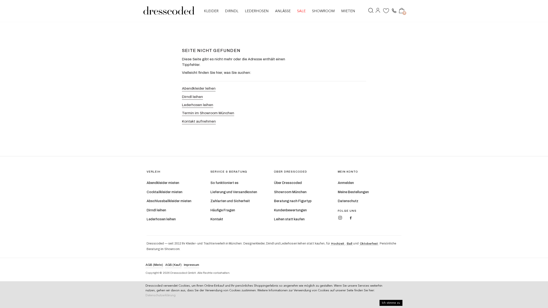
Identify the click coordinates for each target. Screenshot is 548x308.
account (378, 11)
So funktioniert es (224, 183)
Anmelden (346, 183)
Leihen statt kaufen (289, 219)
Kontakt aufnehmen (199, 121)
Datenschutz (348, 201)
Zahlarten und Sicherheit (230, 201)
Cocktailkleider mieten (164, 192)
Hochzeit (337, 243)
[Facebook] (350, 217)
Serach (371, 11)
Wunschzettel (386, 11)
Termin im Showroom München (208, 113)
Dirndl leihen (192, 97)
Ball (349, 243)
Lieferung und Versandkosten (233, 192)
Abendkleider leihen (199, 88)
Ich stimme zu (391, 302)
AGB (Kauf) (173, 265)
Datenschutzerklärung (161, 295)
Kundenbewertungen (290, 210)
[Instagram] (340, 217)
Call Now (394, 11)
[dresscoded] (168, 10)
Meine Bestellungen (353, 192)
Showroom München (290, 192)
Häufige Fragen (222, 210)
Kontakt (216, 219)
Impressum (191, 265)
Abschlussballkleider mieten (169, 201)
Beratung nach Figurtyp (292, 201)
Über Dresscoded (288, 183)
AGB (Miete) (154, 265)
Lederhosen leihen (197, 105)
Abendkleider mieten (163, 183)
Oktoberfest (369, 243)
